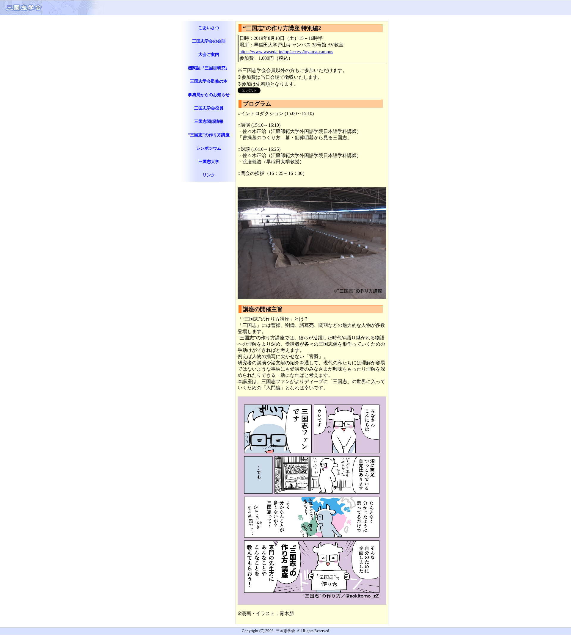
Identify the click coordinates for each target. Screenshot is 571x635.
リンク (209, 175)
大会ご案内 (208, 54)
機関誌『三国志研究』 (209, 67)
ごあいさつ (208, 27)
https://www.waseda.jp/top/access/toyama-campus (286, 51)
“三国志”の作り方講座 (209, 134)
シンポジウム (208, 148)
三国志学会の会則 (208, 41)
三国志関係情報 (208, 121)
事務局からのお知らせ (209, 94)
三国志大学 (208, 161)
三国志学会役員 (208, 108)
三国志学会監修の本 (209, 81)
